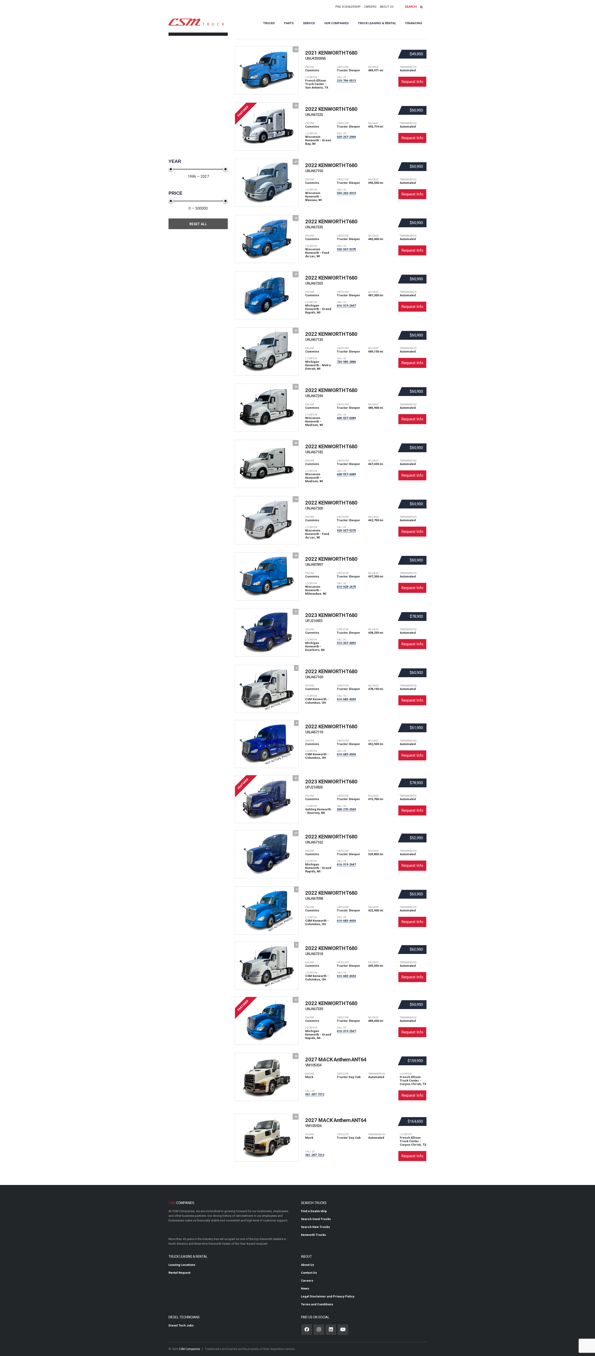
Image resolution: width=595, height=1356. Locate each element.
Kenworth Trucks (313, 1235)
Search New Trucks (315, 1227)
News (305, 1288)
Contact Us (309, 1272)
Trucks (269, 23)
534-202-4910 (346, 193)
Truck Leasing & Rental (377, 23)
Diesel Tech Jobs (181, 1325)
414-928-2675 (346, 586)
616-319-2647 (346, 305)
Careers (370, 6)
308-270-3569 (346, 809)
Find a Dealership (347, 6)
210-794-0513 (346, 80)
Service (309, 23)
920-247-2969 (346, 137)
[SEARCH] (421, 6)
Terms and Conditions (317, 1304)
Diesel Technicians (184, 1317)
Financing (413, 23)
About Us (386, 6)
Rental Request (179, 1272)
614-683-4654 (346, 699)
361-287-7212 (314, 1094)
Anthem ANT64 (335, 1062)
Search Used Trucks (316, 1219)
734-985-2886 (346, 361)
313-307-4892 (346, 643)
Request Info (412, 81)
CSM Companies (189, 1349)
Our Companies (336, 23)
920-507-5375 (346, 249)
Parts (289, 23)
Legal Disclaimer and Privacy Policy (327, 1296)
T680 (331, 55)
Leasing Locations (182, 1265)
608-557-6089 (346, 418)
